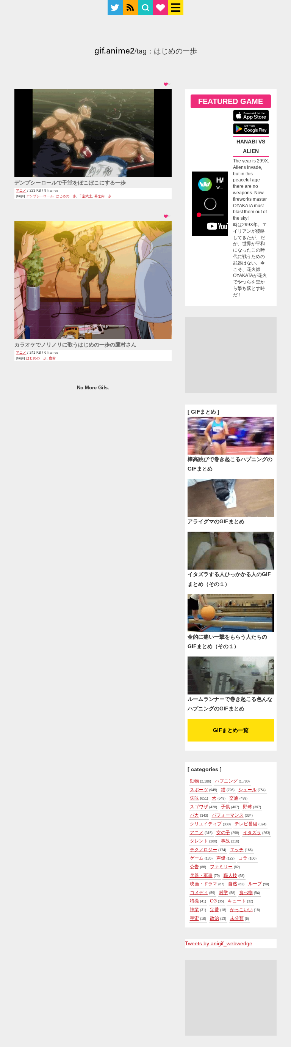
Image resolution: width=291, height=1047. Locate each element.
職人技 (230, 875)
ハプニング (226, 781)
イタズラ (252, 832)
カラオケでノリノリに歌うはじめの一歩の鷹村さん (75, 345)
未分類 (237, 918)
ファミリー (221, 866)
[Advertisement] (231, 355)
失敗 (194, 798)
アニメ (21, 190)
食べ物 (246, 892)
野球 (247, 806)
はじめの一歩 (66, 196)
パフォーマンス (228, 815)
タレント (199, 841)
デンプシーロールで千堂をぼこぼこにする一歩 (70, 182)
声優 (220, 858)
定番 (214, 909)
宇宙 (194, 918)
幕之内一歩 (102, 196)
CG (213, 901)
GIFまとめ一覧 (231, 730)
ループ (255, 883)
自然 (232, 883)
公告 (194, 866)
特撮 (194, 901)
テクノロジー (203, 849)
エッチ (237, 849)
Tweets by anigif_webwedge (218, 943)
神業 (194, 909)
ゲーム (196, 858)
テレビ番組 (246, 824)
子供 (225, 806)
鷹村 (52, 358)
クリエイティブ (206, 824)
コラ (242, 858)
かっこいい (241, 909)
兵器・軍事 (201, 875)
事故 (225, 841)
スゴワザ (199, 806)
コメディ (199, 892)
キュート (237, 901)
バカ (194, 815)
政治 (214, 918)
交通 (233, 798)
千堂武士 (85, 196)
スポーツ (199, 789)
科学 (223, 892)
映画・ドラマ (203, 883)
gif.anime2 (114, 52)
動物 (194, 781)
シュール (247, 789)
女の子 (223, 832)
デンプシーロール (39, 196)
